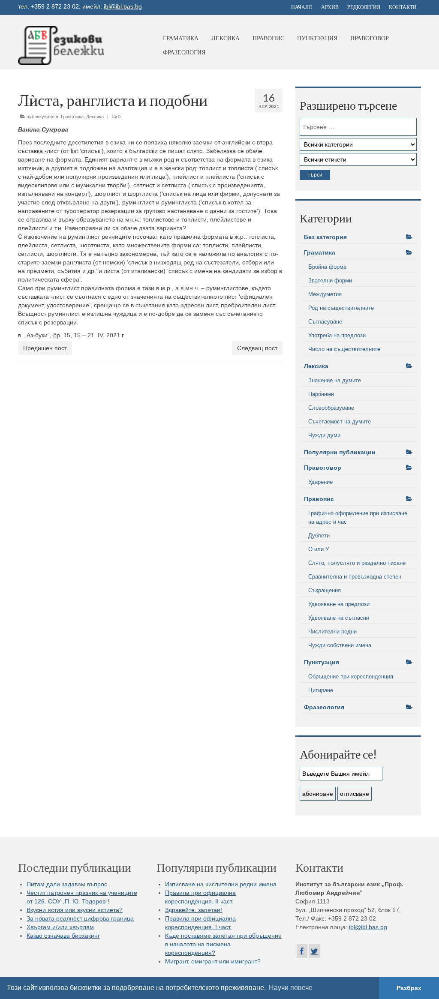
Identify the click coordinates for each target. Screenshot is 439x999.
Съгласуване (325, 321)
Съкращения (324, 590)
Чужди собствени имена (339, 645)
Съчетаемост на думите (339, 421)
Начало (302, 7)
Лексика (225, 38)
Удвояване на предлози (339, 604)
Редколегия (363, 7)
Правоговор (369, 38)
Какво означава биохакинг (63, 935)
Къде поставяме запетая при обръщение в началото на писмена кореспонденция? (223, 944)
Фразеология (184, 52)
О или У (318, 549)
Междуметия (325, 294)
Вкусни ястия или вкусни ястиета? (75, 909)
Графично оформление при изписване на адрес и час (357, 517)
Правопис (268, 38)
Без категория (325, 237)
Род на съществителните (341, 308)
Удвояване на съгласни (338, 618)
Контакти (403, 7)
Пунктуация (317, 38)
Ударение (320, 482)
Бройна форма (327, 267)
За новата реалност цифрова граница (80, 918)
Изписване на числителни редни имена (221, 884)
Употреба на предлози (337, 335)
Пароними (321, 394)
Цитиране (320, 690)
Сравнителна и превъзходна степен (354, 576)
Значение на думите (334, 380)
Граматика (180, 38)
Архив (330, 7)
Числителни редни (332, 631)
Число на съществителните (344, 349)
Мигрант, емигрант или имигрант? (213, 961)
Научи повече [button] (291, 987)
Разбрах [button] (409, 987)
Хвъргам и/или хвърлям (60, 927)
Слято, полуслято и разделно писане (357, 563)
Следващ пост (257, 348)
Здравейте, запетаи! (193, 909)
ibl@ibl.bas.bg (123, 6)
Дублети (319, 535)
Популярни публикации (340, 452)
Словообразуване (331, 408)
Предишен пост (45, 348)
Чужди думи (324, 435)
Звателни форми (330, 280)
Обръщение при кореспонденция (350, 676)
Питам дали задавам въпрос (67, 884)
